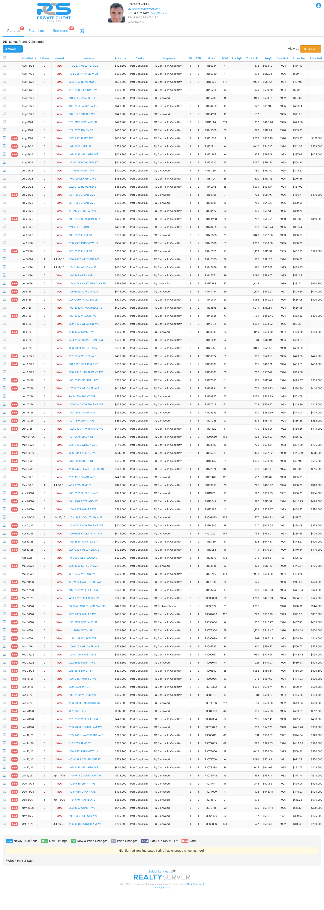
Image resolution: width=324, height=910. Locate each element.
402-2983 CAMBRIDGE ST (85, 759)
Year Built (283, 58)
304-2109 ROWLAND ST (83, 654)
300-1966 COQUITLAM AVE (85, 533)
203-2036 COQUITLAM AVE (85, 727)
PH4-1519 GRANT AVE (82, 396)
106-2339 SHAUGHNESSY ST (86, 218)
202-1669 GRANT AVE (82, 662)
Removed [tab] (60, 31)
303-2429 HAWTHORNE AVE (86, 525)
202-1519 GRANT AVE (82, 477)
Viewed (59, 58)
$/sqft (268, 58)
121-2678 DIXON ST (81, 226)
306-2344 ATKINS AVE (82, 452)
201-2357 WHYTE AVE (82, 356)
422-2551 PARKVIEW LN (83, 73)
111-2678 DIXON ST (80, 630)
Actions (11, 49)
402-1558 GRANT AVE (82, 783)
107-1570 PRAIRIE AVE (82, 114)
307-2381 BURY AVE (81, 138)
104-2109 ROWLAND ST (83, 501)
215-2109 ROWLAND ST (83, 622)
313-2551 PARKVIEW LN (83, 541)
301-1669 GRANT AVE (82, 194)
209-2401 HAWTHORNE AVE (86, 735)
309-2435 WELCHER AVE (84, 323)
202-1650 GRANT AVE (82, 807)
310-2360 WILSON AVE (82, 315)
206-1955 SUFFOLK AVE (83, 565)
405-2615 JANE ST (80, 485)
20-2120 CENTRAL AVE (83, 210)
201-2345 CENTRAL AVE (83, 89)
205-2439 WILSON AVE (83, 444)
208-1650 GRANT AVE (82, 331)
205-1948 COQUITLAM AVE (85, 823)
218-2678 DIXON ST (81, 670)
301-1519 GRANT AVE (81, 420)
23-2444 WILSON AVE (82, 267)
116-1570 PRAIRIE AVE (82, 799)
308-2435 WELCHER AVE (84, 259)
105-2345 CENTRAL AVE (83, 380)
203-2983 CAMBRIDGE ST (84, 702)
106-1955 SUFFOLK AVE (83, 815)
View (59, 65)
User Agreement (195, 884)
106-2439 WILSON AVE (83, 694)
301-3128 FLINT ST (80, 710)
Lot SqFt (237, 58)
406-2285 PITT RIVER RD (84, 598)
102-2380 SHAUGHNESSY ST (86, 307)
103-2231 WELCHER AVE (83, 767)
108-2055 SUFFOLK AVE (83, 493)
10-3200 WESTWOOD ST (84, 557)
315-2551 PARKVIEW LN (83, 105)
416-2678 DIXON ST (81, 460)
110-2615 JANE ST (80, 743)
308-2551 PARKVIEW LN (83, 751)
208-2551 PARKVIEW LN (83, 243)
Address (89, 58)
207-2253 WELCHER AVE (84, 388)
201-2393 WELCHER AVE (84, 719)
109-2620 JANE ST (80, 146)
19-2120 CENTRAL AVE (82, 178)
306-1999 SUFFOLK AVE (83, 291)
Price (118, 58)
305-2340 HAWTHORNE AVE (86, 404)
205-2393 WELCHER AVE (84, 549)
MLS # (211, 58)
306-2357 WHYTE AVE (82, 678)
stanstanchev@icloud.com (144, 8)
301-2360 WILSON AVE (82, 573)
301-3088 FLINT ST (80, 251)
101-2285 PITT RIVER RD (83, 364)
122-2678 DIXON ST (81, 130)
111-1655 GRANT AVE (81, 170)
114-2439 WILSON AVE (82, 638)
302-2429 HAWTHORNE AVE (86, 428)
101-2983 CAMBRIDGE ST (84, 97)
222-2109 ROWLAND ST (83, 186)
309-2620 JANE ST (80, 686)
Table (311, 49)
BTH (198, 58)
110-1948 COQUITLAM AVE (85, 775)
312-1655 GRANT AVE (82, 412)
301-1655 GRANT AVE (82, 202)
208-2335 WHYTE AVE (82, 509)
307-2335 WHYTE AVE (82, 614)
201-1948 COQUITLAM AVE (85, 517)
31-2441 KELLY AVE (81, 275)
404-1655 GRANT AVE (82, 791)
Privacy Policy (162, 887)
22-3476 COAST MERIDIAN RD (87, 283)
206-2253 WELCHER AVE (84, 646)
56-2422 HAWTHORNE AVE (85, 581)
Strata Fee (299, 58)
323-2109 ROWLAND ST (83, 162)
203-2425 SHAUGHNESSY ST (86, 468)
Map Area (169, 58)
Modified (27, 58)
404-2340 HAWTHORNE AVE (86, 339)
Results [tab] (13, 31)
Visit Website (159, 13)
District (140, 58)
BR (190, 58)
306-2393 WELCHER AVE (84, 347)
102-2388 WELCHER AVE (84, 589)
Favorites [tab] (36, 31)
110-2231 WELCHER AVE (83, 65)
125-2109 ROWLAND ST (83, 122)
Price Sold (316, 58)
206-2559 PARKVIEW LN (83, 299)
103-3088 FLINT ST (80, 235)
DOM (225, 58)
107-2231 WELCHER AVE (83, 154)
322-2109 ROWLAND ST (83, 81)
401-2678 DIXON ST (81, 436)
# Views (44, 58)
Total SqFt (252, 58)
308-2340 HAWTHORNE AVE (86, 372)
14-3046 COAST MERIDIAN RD (87, 606)
